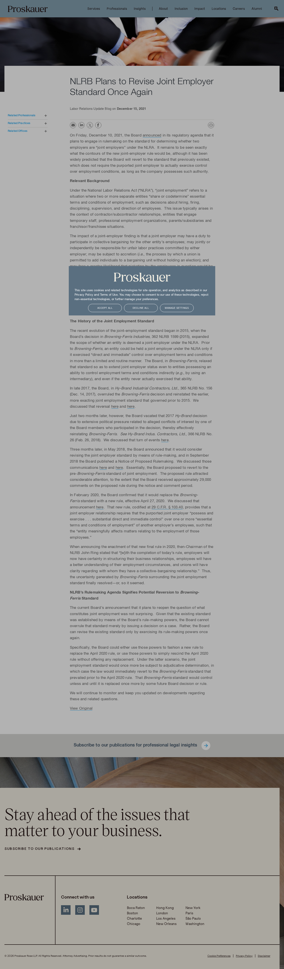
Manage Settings (177, 308)
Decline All (141, 308)
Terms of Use (109, 295)
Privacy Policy (84, 295)
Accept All (105, 308)
